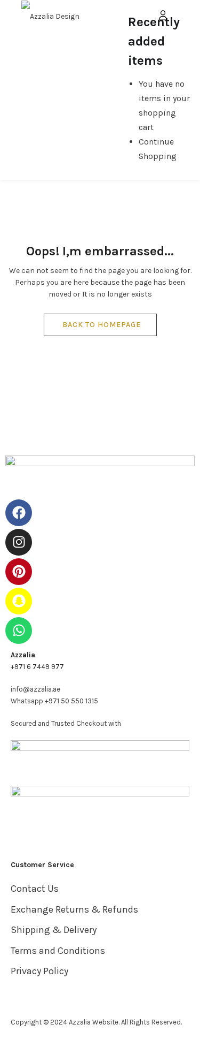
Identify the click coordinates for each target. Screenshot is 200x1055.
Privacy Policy (39, 971)
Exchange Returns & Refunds (74, 909)
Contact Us (35, 888)
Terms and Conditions (58, 951)
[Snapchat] (18, 601)
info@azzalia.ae (35, 689)
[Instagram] (18, 542)
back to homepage (101, 324)
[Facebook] (18, 512)
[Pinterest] (18, 571)
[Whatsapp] (18, 630)
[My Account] (163, 14)
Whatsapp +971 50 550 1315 (54, 701)
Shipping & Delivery (54, 930)
